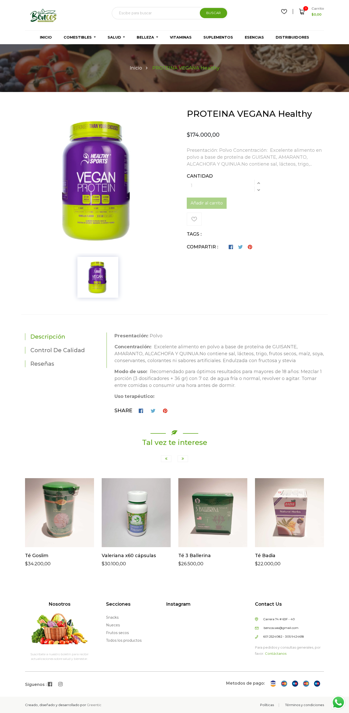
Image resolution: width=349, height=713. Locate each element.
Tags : (194, 234)
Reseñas (42, 363)
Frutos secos (117, 632)
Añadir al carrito (207, 203)
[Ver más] (51, 537)
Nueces (113, 625)
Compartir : (202, 247)
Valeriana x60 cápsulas (129, 555)
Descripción (47, 336)
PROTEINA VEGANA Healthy (249, 113)
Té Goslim (36, 555)
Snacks (112, 617)
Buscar (213, 13)
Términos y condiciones (304, 705)
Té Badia (265, 555)
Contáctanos (275, 653)
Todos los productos (124, 640)
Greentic (94, 705)
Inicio (136, 68)
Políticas (267, 705)
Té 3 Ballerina (194, 555)
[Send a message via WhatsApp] (338, 702)
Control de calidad (57, 350)
